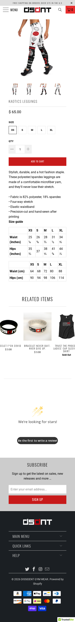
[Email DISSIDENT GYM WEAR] (47, 569)
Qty (11, 141)
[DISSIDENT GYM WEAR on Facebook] (34, 569)
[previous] (12, 48)
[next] (63, 48)
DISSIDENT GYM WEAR (34, 579)
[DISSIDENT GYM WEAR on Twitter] (27, 569)
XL (51, 130)
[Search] (61, 9)
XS (12, 130)
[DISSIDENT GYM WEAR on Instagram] (41, 569)
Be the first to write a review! (37, 440)
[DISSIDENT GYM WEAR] (37, 10)
